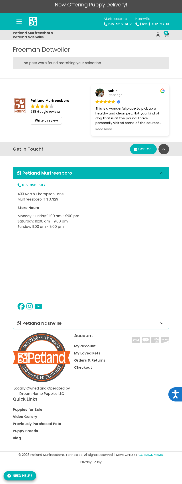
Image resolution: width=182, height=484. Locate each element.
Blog (17, 438)
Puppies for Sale (27, 409)
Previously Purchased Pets (37, 423)
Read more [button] (103, 129)
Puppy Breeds (25, 430)
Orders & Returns (89, 360)
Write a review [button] (46, 120)
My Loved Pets (87, 353)
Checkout (83, 367)
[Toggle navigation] (19, 21)
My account (85, 346)
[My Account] (158, 35)
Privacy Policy (91, 462)
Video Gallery (25, 416)
